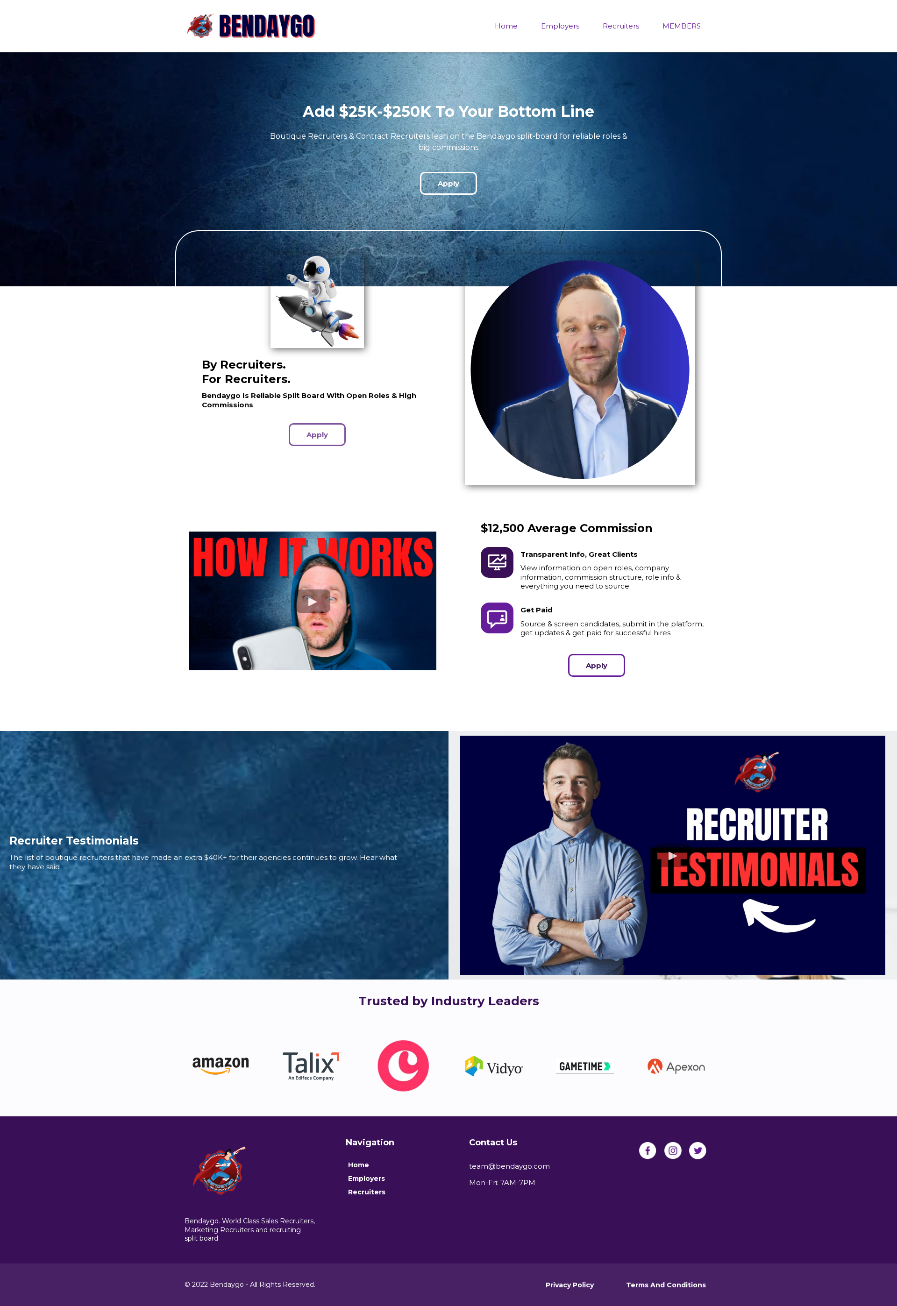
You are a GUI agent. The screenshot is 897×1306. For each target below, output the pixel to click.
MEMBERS (681, 25)
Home (506, 25)
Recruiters (621, 25)
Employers (560, 25)
